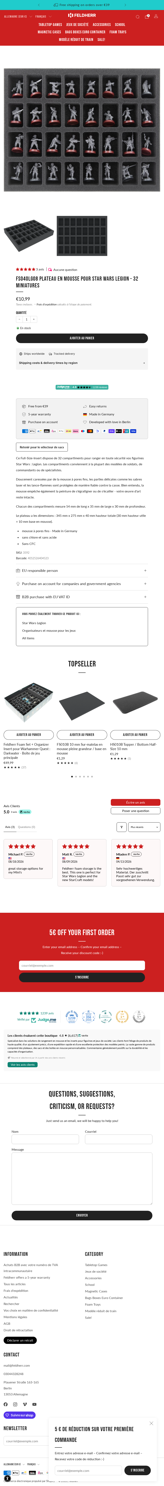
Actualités (11, 1297)
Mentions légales (15, 1317)
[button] (26, 269)
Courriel (90, 1131)
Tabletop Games (50, 24)
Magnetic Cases (49, 32)
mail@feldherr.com (17, 1365)
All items (28, 638)
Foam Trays (118, 32)
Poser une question (135, 811)
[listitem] (82, 5)
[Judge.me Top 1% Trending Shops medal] (122, 1016)
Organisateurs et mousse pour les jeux (49, 630)
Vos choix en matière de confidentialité (31, 1310)
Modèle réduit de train (76, 39)
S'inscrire (138, 1470)
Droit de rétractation (18, 1330)
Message (18, 1149)
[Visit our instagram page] (15, 1404)
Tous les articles (15, 1284)
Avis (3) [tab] (10, 827)
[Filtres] (122, 827)
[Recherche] (138, 17)
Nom (15, 1131)
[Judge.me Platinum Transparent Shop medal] (105, 1016)
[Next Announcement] (125, 5)
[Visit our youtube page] (34, 1404)
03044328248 (13, 1374)
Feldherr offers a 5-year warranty (27, 1277)
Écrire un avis (135, 802)
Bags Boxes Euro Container (85, 32)
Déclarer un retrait (20, 1340)
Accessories (102, 24)
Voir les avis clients (23, 1064)
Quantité (21, 313)
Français (40, 17)
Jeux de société (77, 24)
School (120, 24)
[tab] (72, 776)
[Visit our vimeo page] (25, 1404)
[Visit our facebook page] (5, 1404)
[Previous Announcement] (38, 5)
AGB (7, 1323)
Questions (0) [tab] (26, 827)
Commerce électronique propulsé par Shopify (29, 1481)
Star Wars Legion (34, 623)
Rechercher (11, 1304)
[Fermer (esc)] (151, 1423)
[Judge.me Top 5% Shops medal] (139, 1016)
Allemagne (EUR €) (15, 17)
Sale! (101, 39)
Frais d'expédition (47, 304)
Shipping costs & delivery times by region (48, 362)
